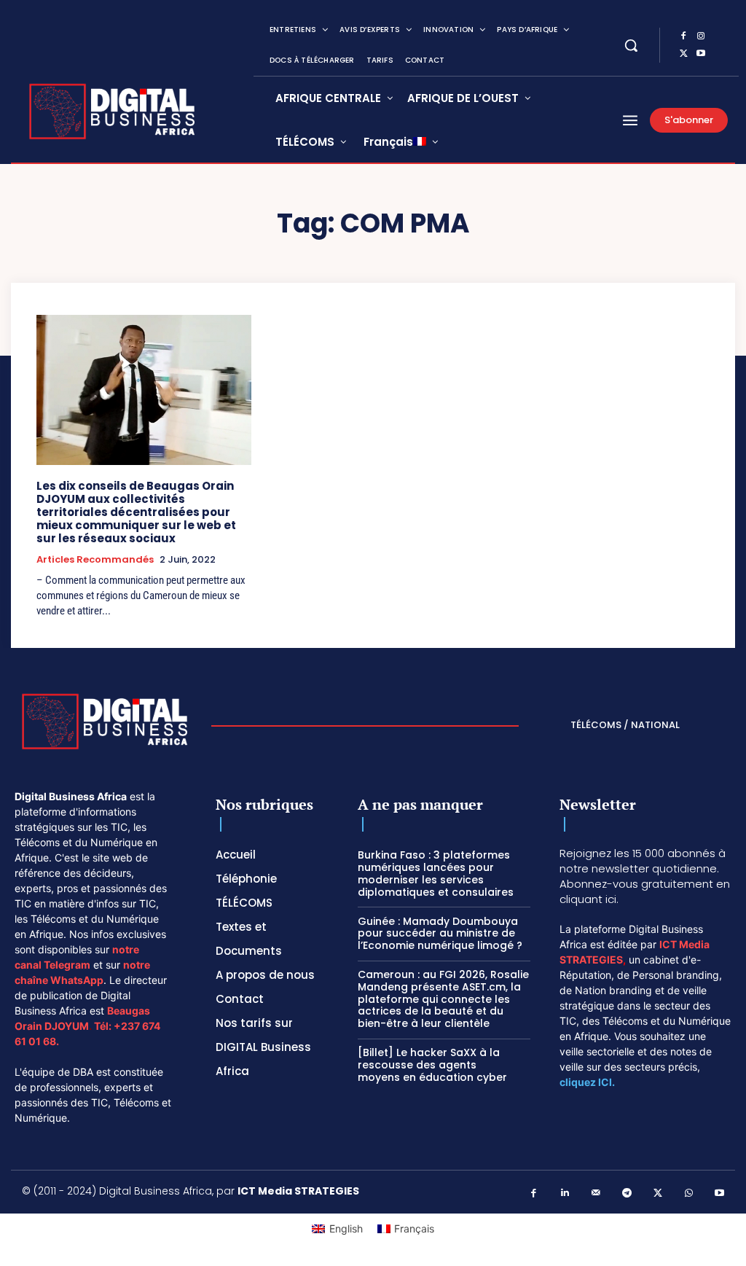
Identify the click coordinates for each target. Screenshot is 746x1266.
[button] (630, 45)
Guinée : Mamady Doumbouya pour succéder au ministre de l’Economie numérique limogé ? (440, 933)
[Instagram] (701, 36)
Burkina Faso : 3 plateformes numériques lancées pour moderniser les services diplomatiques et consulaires (437, 873)
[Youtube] (701, 54)
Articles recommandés (95, 560)
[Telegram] (627, 1193)
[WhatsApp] (689, 1193)
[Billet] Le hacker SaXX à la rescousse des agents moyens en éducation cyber (432, 1065)
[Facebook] (683, 36)
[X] (683, 54)
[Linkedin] (565, 1193)
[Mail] (596, 1193)
